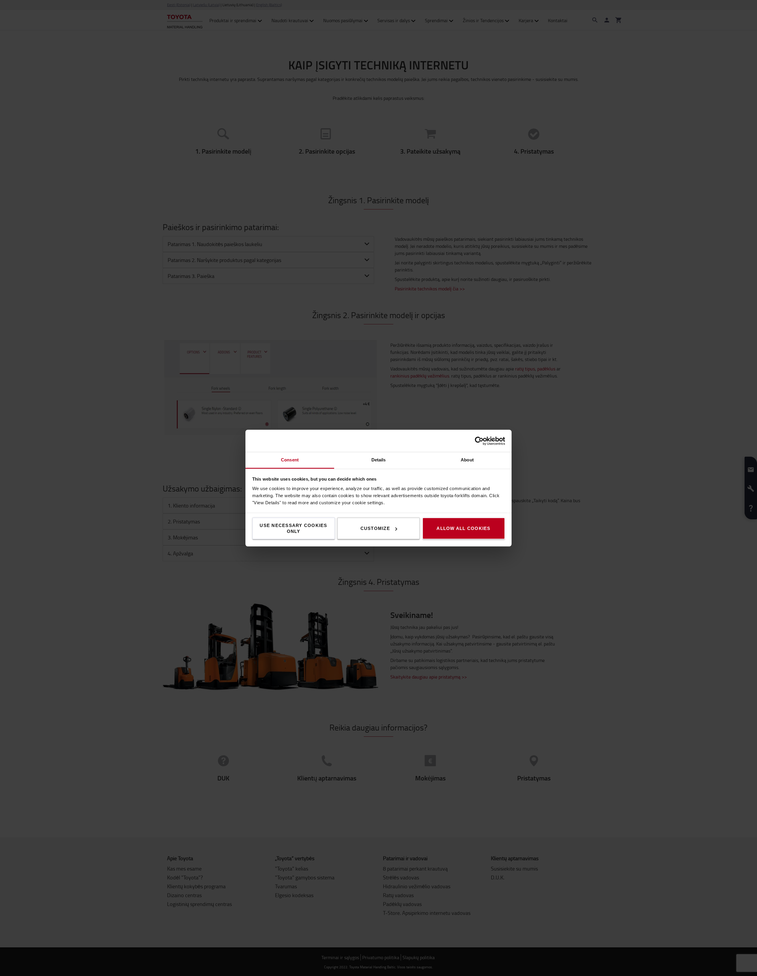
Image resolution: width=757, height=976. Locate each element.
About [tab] (467, 459)
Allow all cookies (463, 528)
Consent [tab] (290, 459)
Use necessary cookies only (293, 528)
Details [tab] (378, 459)
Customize (375, 528)
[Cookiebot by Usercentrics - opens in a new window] (479, 440)
